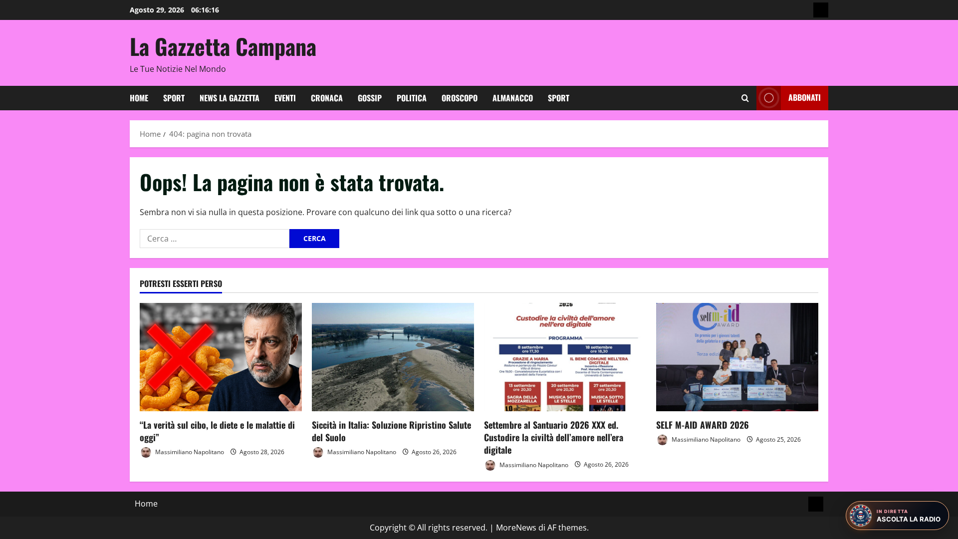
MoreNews (516, 527)
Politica (412, 98)
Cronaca (327, 98)
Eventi (285, 98)
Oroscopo (460, 98)
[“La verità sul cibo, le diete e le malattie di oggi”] (221, 357)
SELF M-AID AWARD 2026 (702, 424)
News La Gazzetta (229, 98)
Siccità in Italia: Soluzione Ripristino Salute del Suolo (391, 431)
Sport (174, 98)
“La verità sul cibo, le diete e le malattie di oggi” (217, 431)
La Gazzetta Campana (223, 46)
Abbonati (804, 97)
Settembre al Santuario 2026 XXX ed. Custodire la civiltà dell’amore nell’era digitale (553, 437)
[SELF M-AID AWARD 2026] (737, 357)
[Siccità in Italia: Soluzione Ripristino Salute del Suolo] (393, 357)
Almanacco (512, 98)
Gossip (370, 98)
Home (139, 98)
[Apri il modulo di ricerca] (745, 98)
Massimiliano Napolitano (189, 452)
